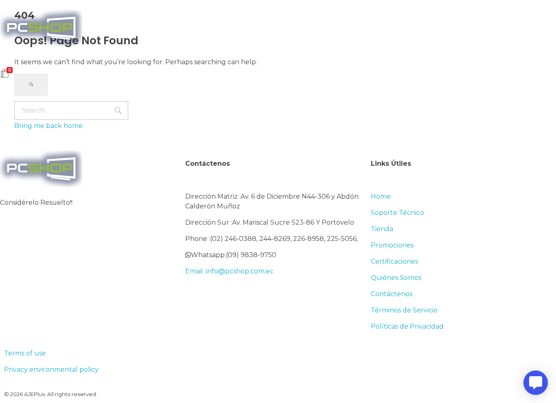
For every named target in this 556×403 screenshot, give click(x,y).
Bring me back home (48, 126)
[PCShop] (41, 28)
